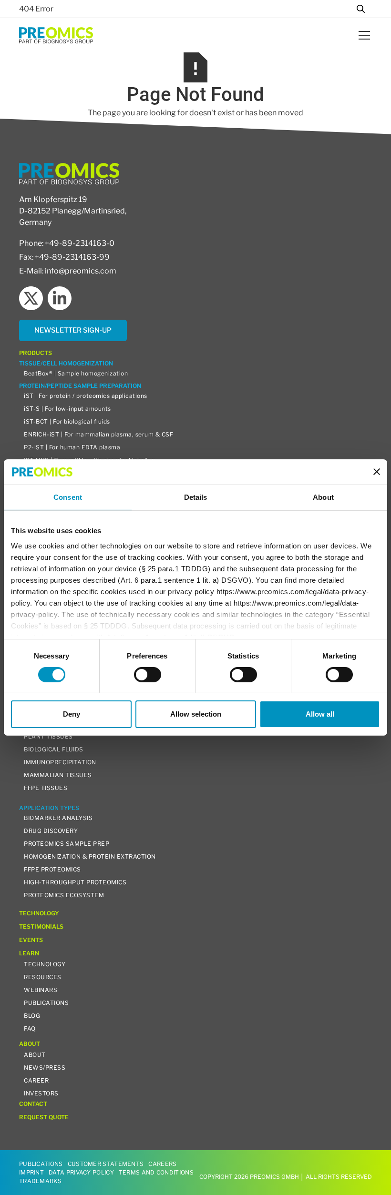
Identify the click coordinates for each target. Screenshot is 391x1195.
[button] (362, 35)
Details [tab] (195, 497)
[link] (73, 331)
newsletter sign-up (73, 330)
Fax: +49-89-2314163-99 (64, 257)
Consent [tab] (67, 497)
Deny (71, 714)
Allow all (320, 714)
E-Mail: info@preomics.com (67, 270)
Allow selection (195, 714)
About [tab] (323, 497)
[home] (56, 35)
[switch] (147, 674)
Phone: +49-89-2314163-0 (66, 243)
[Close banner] (376, 471)
